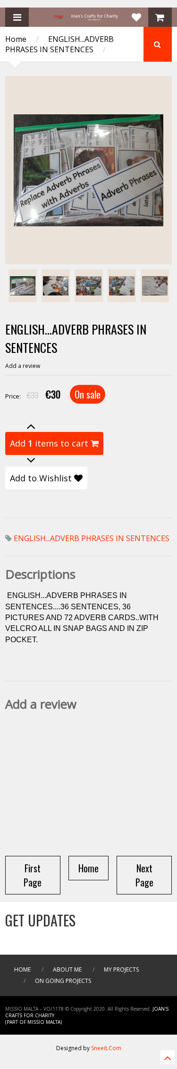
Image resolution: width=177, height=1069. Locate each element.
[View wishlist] (136, 17)
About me (67, 969)
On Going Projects (63, 981)
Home (15, 39)
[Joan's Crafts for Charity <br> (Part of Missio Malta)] (88, 17)
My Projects (121, 969)
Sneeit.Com (106, 1048)
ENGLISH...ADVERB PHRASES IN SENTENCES (59, 44)
